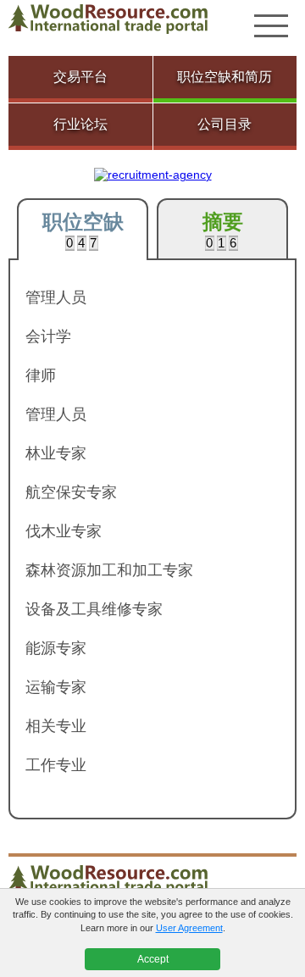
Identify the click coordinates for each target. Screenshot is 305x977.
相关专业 (55, 726)
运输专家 (55, 687)
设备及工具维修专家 (94, 609)
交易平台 (80, 76)
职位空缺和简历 (224, 76)
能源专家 (55, 648)
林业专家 (55, 453)
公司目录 (224, 124)
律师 (40, 375)
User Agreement (189, 928)
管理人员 (55, 297)
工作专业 (55, 765)
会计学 (48, 336)
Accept (153, 959)
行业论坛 (80, 124)
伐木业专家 (63, 531)
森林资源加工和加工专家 (109, 570)
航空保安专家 (71, 492)
